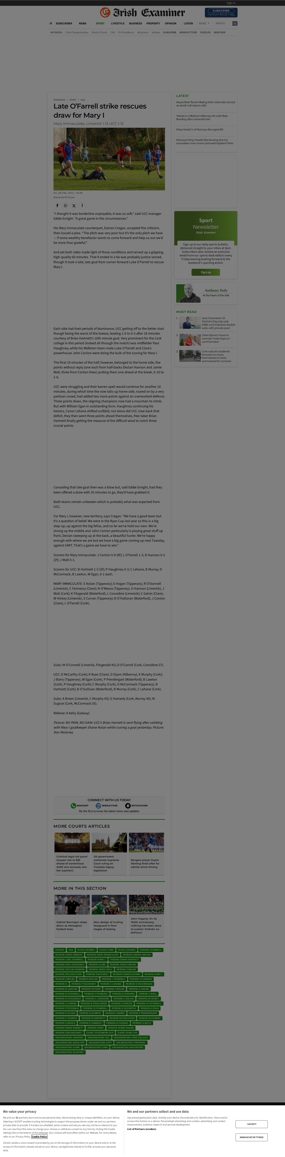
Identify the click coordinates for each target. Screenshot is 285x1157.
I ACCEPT (251, 1124)
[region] (142, 1131)
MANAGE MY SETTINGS (251, 1137)
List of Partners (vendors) (141, 1129)
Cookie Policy (39, 1136)
